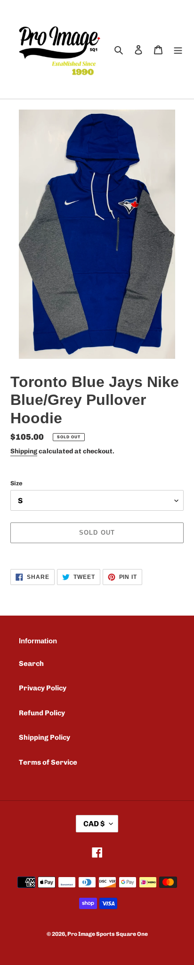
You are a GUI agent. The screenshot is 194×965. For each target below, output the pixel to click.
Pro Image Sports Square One (107, 934)
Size (16, 483)
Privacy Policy (42, 688)
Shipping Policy (44, 737)
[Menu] (178, 50)
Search (31, 663)
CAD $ (94, 823)
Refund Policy (42, 713)
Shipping (23, 451)
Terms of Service (48, 762)
